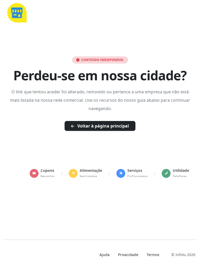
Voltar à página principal (102, 126)
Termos (153, 254)
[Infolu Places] (16, 12)
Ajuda (104, 254)
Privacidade (128, 254)
